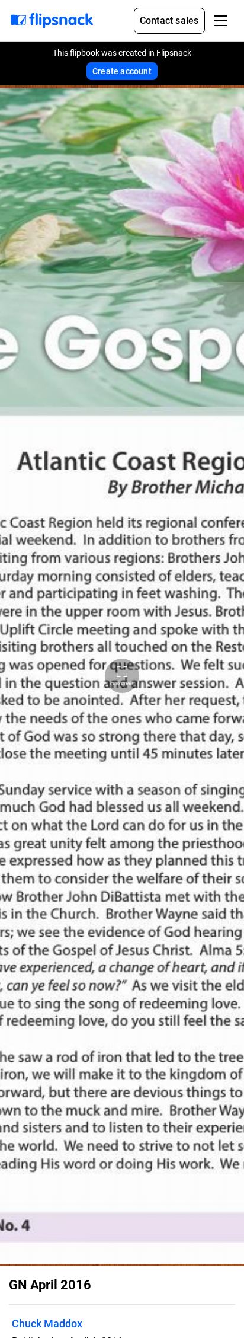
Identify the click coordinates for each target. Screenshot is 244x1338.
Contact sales (169, 20)
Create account (122, 71)
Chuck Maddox (47, 1323)
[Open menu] (220, 21)
